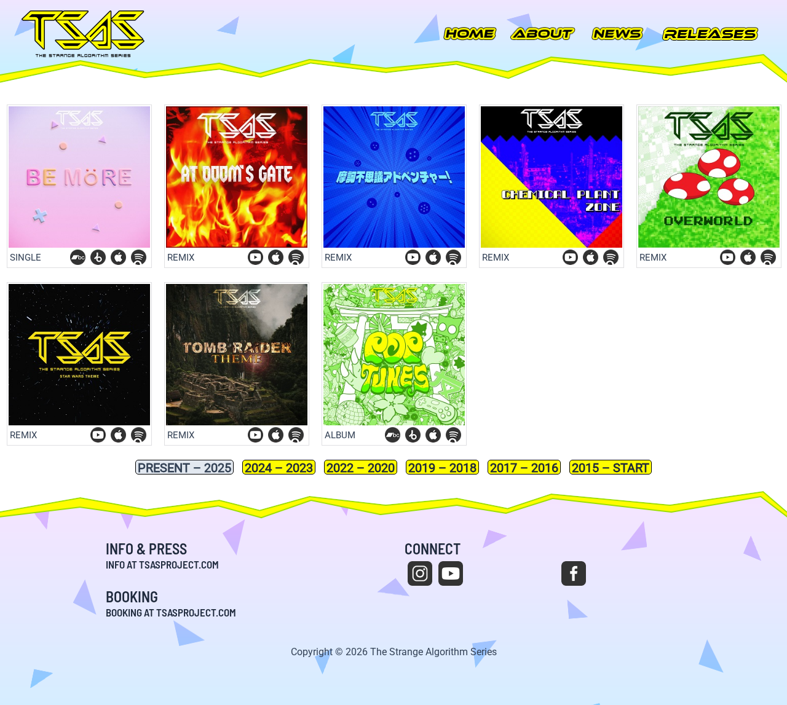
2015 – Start (610, 467)
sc (543, 573)
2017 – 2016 (524, 467)
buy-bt (98, 257)
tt (481, 573)
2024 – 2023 (279, 467)
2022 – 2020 (360, 467)
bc (604, 573)
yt (450, 573)
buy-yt (255, 257)
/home (470, 33)
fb (573, 573)
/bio (542, 33)
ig (420, 573)
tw (512, 573)
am (666, 573)
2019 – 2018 (442, 467)
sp (635, 573)
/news (618, 33)
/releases (710, 33)
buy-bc (77, 257)
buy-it (118, 257)
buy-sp (138, 257)
